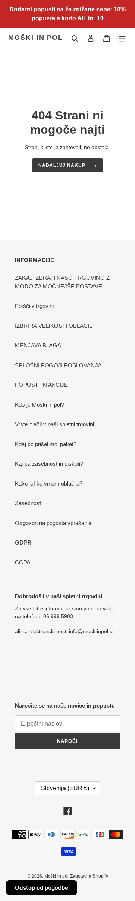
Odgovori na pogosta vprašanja (53, 523)
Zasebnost (28, 503)
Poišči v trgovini (34, 306)
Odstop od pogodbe (41, 887)
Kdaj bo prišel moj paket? (45, 444)
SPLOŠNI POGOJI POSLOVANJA (58, 365)
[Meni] (122, 38)
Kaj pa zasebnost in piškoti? (49, 463)
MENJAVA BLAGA (38, 345)
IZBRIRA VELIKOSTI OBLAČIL (53, 326)
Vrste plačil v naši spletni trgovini (54, 424)
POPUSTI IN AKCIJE (41, 385)
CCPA (22, 562)
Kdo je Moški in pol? (39, 404)
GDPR (23, 542)
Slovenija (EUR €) (65, 788)
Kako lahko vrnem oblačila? (48, 483)
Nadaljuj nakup (62, 165)
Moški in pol (35, 37)
